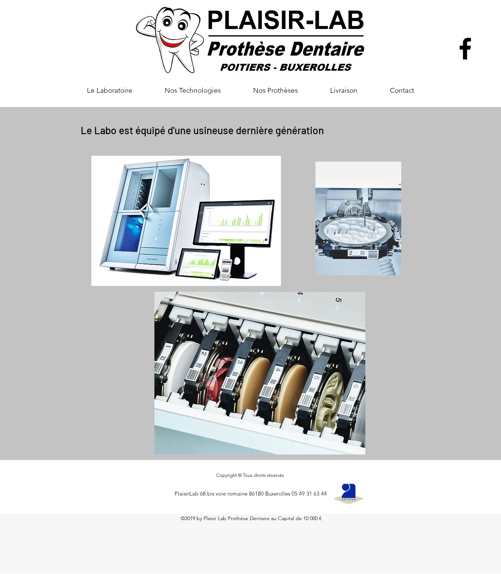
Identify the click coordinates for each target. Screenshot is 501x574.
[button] (193, 90)
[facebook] (465, 48)
